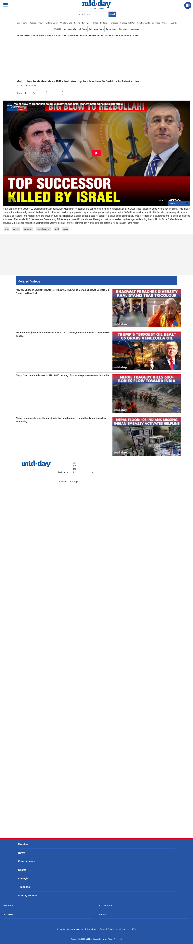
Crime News (111, 29)
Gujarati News (105, 906)
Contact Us (124, 929)
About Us (61, 929)
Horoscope (134, 29)
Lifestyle (86, 23)
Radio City (104, 914)
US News (83, 29)
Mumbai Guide (143, 23)
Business (156, 23)
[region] (96, 58)
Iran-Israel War (70, 29)
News (41, 23)
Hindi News (8, 906)
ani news (16, 229)
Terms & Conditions (108, 929)
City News (123, 29)
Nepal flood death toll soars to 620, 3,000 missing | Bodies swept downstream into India (62, 375)
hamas (65, 229)
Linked (40, 93)
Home (20, 35)
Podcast (103, 23)
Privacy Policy (91, 929)
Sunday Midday (27, 895)
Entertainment (52, 23)
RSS (133, 929)
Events (174, 23)
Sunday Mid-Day (127, 23)
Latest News (22, 23)
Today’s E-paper (96, 9)
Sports (77, 23)
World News (38, 35)
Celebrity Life (66, 23)
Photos (95, 23)
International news (43, 229)
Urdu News (8, 914)
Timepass (114, 23)
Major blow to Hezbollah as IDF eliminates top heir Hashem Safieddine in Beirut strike (97, 35)
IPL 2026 (57, 29)
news (7, 229)
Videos (165, 23)
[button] (17, 4)
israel (57, 229)
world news (28, 229)
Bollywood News (96, 29)
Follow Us (56, 93)
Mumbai (33, 23)
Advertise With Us (75, 929)
